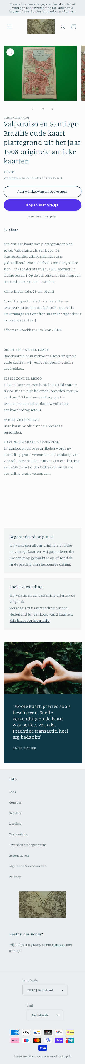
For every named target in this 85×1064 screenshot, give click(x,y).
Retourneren (19, 855)
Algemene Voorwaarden (28, 866)
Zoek (13, 792)
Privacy (15, 877)
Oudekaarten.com (34, 1056)
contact (58, 944)
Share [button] (13, 230)
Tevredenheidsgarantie (27, 845)
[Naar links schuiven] (32, 109)
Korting (15, 823)
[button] (9, 27)
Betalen (15, 813)
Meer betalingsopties (42, 216)
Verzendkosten (13, 178)
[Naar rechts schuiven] (53, 109)
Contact (15, 802)
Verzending (18, 834)
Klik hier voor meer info (30, 620)
